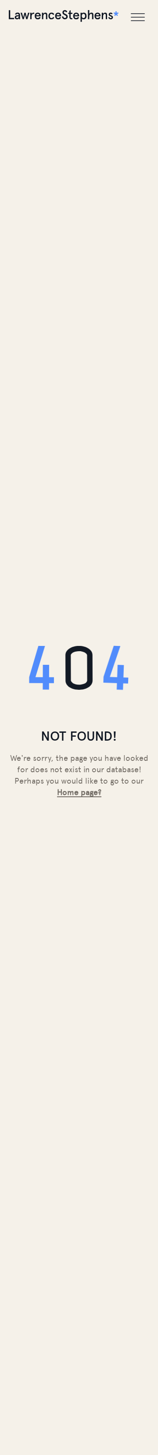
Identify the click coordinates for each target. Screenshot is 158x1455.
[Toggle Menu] (138, 17)
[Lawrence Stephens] (63, 17)
